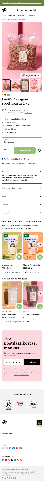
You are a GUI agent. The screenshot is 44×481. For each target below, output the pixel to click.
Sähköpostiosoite (13, 362)
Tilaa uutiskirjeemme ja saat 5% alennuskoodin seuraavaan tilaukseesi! (22, 3)
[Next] (43, 15)
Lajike (6, 140)
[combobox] (21, 141)
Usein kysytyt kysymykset (11, 188)
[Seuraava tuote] (39, 85)
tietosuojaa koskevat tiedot (21, 375)
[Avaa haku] (17, 10)
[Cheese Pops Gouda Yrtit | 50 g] (12, 253)
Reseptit (5, 196)
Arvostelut (6, 213)
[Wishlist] (22, 10)
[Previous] (1, 15)
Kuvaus (4, 172)
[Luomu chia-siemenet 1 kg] (33, 302)
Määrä (6, 149)
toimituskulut (28, 113)
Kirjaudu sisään (32, 362)
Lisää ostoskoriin (25, 150)
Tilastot (5, 205)
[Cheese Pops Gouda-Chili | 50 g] (33, 253)
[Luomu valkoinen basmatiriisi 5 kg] (12, 302)
